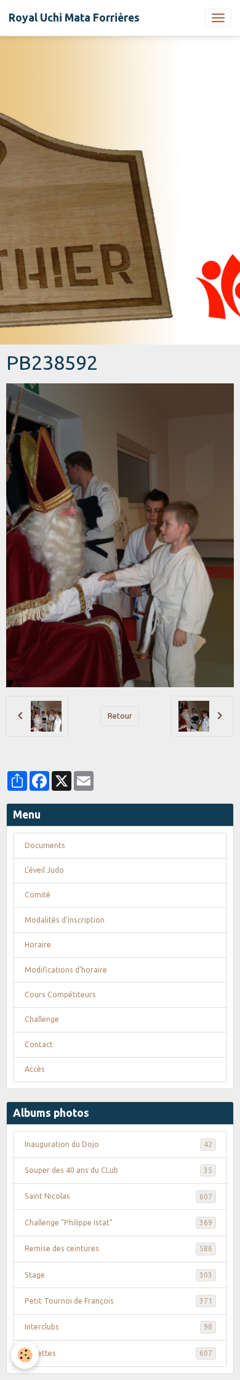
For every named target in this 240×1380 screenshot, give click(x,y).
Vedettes (118, 1353)
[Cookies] (25, 1355)
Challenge (42, 1019)
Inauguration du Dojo (118, 1144)
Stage (118, 1275)
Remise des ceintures (118, 1248)
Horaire (38, 945)
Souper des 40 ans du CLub (118, 1170)
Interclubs (118, 1327)
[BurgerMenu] (217, 18)
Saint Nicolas (118, 1196)
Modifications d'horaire (66, 970)
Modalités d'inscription (65, 920)
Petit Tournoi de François (118, 1301)
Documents (45, 845)
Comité (37, 895)
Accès (35, 1069)
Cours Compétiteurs (60, 994)
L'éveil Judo (44, 870)
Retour (120, 716)
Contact (39, 1044)
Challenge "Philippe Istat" (118, 1223)
